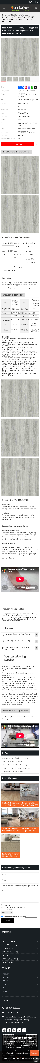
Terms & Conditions (31, 917)
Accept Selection (22, 1053)
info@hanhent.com (12, 1012)
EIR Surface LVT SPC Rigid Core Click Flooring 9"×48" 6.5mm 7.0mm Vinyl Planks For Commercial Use (29, 829)
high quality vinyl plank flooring (13, 762)
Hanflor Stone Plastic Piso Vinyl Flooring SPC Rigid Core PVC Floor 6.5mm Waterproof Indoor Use (29, 804)
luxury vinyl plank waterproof (13, 772)
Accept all (34, 1053)
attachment (8, 912)
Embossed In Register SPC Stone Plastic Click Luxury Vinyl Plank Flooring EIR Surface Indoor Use (10, 829)
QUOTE (4, 995)
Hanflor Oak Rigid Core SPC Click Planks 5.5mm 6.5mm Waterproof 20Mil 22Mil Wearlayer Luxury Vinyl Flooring (10, 804)
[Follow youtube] (4, 1030)
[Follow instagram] (24, 1030)
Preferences (28, 1058)
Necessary (8, 1058)
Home (4, 15)
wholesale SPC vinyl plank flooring (14, 765)
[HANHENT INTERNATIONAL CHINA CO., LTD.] (20, 8)
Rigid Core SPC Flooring (19, 15)
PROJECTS (5, 984)
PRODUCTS (5, 974)
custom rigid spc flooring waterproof (15, 758)
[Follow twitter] (19, 1030)
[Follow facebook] (9, 1030)
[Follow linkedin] (14, 1030)
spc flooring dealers (22, 768)
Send (8, 920)
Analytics (18, 1058)
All (9, 15)
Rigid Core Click (7, 768)
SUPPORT (5, 981)
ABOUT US (5, 977)
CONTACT (5, 991)
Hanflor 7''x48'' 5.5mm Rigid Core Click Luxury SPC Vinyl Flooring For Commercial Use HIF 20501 (10, 855)
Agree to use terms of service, (20, 917)
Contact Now (17, 144)
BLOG (4, 988)
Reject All (10, 1053)
